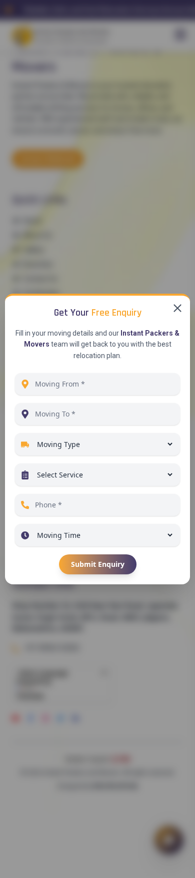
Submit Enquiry (97, 564)
